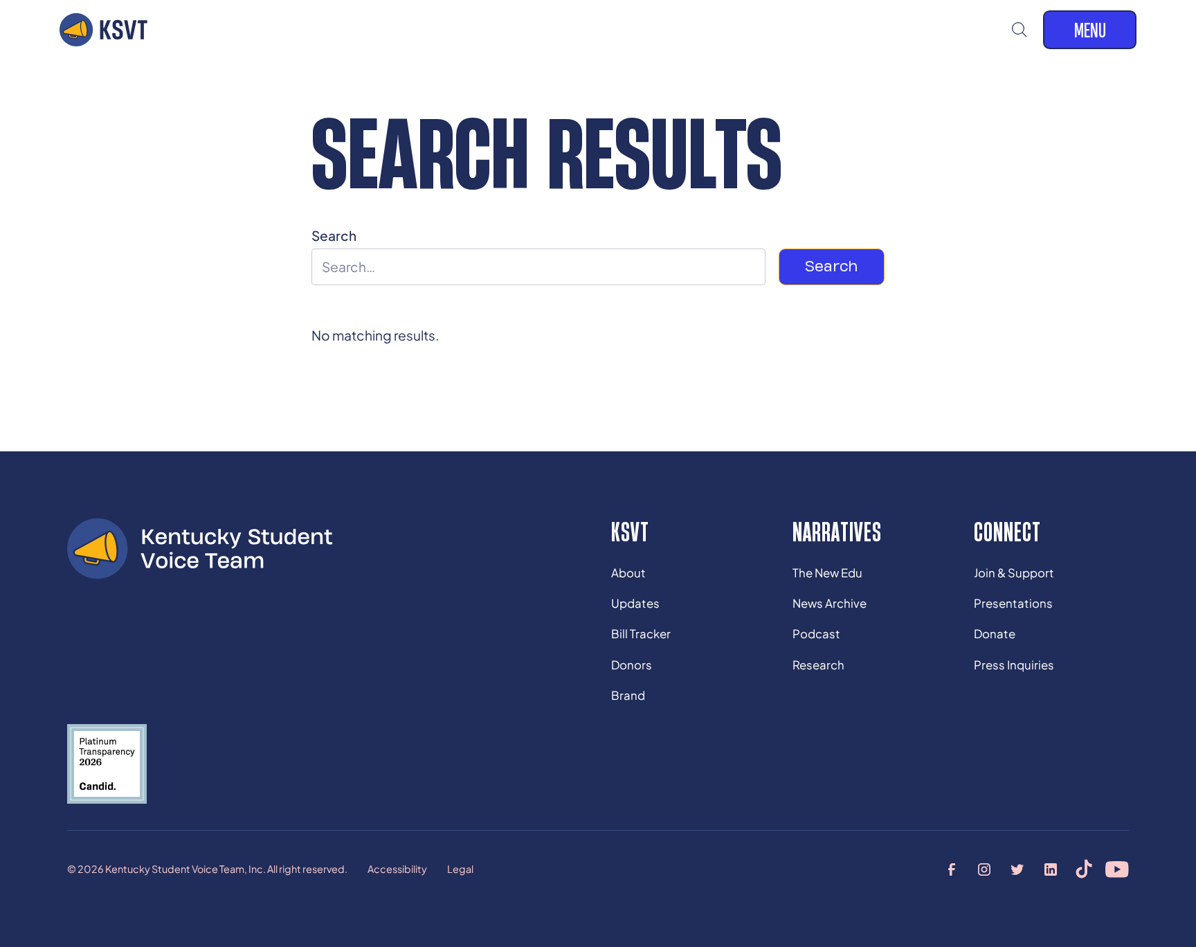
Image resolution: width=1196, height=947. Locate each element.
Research (818, 665)
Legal (460, 869)
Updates (635, 603)
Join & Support (1014, 573)
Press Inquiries (1014, 665)
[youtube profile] (1117, 869)
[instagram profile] (985, 869)
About (628, 573)
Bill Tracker (641, 633)
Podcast (816, 633)
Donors (631, 665)
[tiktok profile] (1084, 869)
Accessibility (397, 869)
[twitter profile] (1018, 869)
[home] (103, 29)
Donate (994, 633)
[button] (1020, 30)
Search (333, 235)
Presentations (1013, 603)
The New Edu (827, 573)
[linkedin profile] (1051, 869)
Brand (628, 695)
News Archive (829, 603)
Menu (1090, 30)
